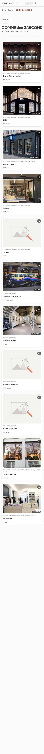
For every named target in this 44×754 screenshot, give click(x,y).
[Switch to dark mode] (35, 3)
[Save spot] (39, 45)
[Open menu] (40, 3)
